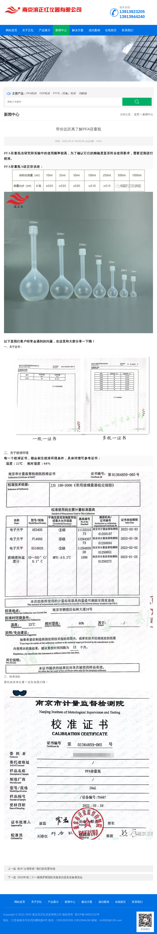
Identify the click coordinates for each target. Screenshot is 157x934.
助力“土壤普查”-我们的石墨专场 (36, 868)
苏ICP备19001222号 (87, 914)
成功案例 (94, 30)
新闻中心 (61, 30)
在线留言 (111, 30)
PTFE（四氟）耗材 (64, 93)
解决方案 (77, 30)
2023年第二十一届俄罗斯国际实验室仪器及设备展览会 (50, 877)
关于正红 (28, 30)
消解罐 (83, 93)
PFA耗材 (31, 93)
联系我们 (127, 30)
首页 (136, 114)
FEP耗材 (45, 93)
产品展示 (44, 30)
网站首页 (11, 30)
